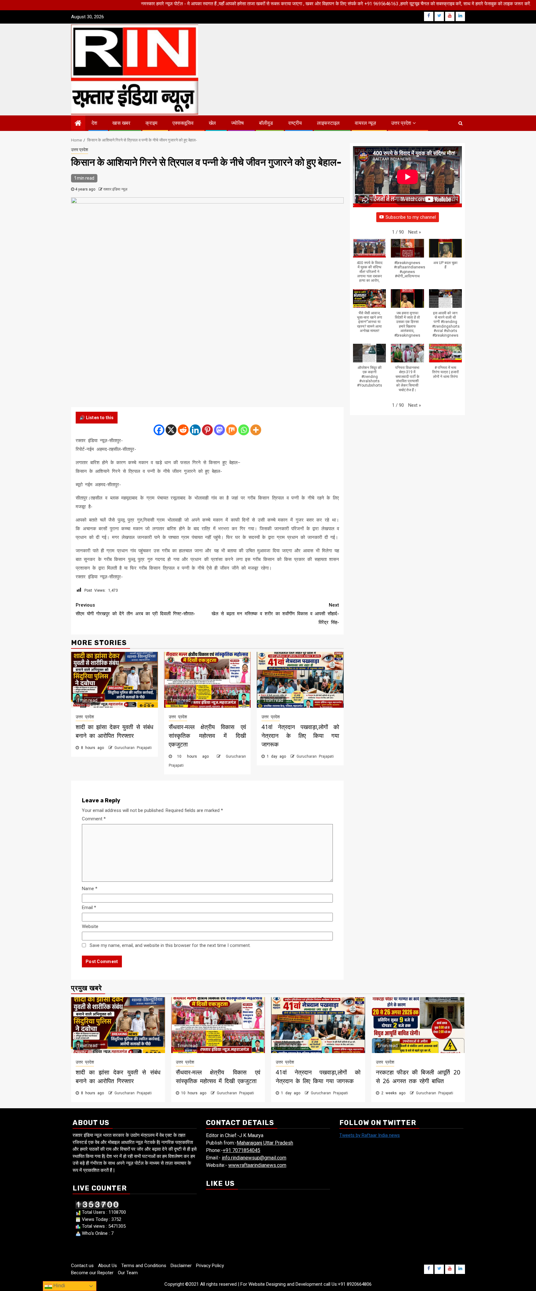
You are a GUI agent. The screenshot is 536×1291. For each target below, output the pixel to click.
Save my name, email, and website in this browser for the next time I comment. (170, 945)
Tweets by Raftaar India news (369, 1135)
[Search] (460, 123)
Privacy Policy (210, 1265)
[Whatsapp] (243, 429)
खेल (212, 123)
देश (94, 123)
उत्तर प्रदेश (401, 123)
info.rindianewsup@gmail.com (254, 1158)
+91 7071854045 (241, 1150)
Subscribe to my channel (411, 217)
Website (90, 926)
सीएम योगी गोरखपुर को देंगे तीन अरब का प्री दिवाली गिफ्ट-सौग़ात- (135, 609)
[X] (171, 429)
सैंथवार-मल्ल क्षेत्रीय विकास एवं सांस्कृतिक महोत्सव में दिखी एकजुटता (207, 735)
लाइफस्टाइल (328, 123)
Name (89, 888)
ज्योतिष (237, 123)
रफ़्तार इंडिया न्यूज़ (115, 189)
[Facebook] (159, 429)
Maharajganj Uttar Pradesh (265, 1143)
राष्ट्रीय (295, 123)
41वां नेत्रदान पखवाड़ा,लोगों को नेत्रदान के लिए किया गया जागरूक (300, 735)
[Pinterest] (207, 429)
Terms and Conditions (143, 1265)
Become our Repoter (92, 1272)
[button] (414, 232)
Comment (94, 819)
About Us (107, 1265)
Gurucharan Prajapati (133, 748)
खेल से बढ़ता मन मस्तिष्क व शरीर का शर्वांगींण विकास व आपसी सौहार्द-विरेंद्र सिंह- (275, 613)
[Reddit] (183, 429)
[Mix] (231, 429)
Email (89, 907)
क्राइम (151, 123)
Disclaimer (181, 1265)
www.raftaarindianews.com (257, 1165)
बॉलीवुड (266, 123)
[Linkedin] (195, 429)
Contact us (82, 1265)
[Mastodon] (219, 429)
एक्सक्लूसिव (183, 123)
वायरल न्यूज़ (365, 123)
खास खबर (121, 123)
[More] (255, 429)
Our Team (128, 1272)
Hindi (58, 1285)
